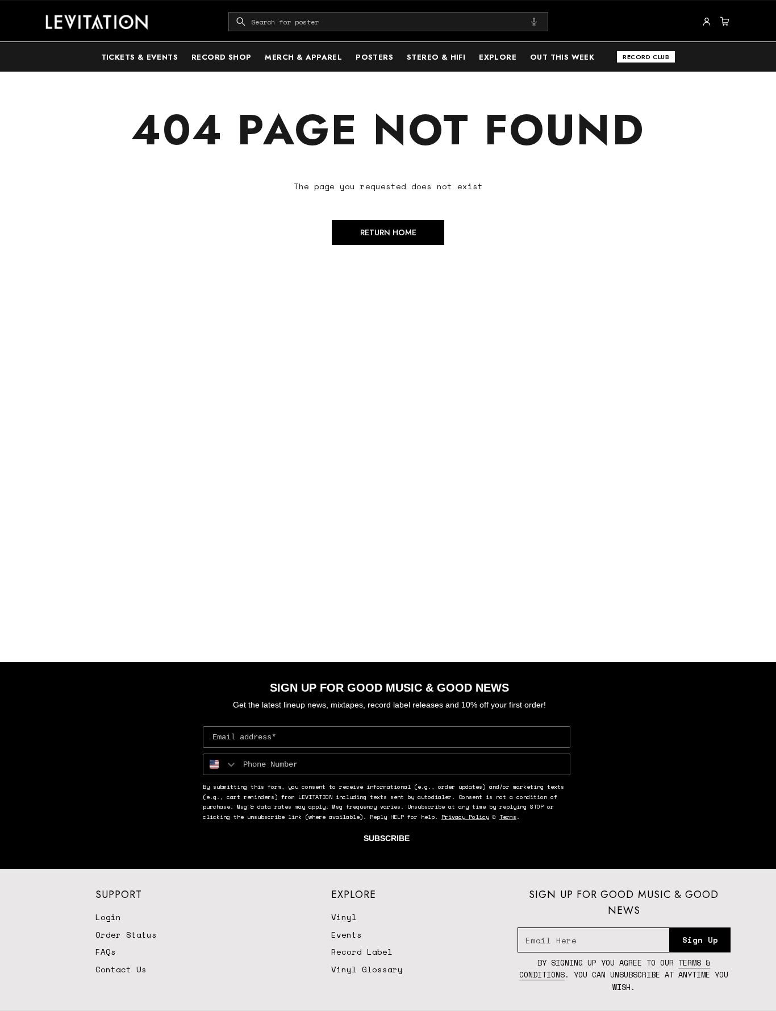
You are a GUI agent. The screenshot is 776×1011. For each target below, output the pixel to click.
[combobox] (388, 22)
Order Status (126, 935)
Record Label (362, 952)
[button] (388, 21)
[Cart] (723, 22)
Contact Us (121, 969)
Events (346, 935)
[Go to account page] (707, 22)
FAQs (105, 952)
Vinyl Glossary (367, 969)
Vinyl (344, 917)
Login (108, 917)
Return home (388, 232)
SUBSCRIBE (387, 838)
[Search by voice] (534, 21)
